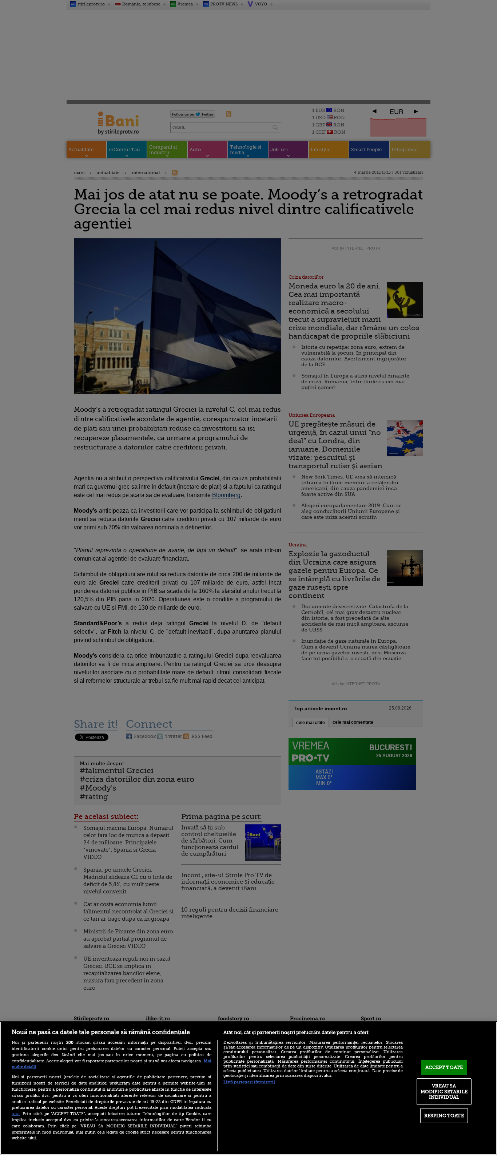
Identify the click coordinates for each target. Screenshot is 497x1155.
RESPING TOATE (444, 1115)
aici (16, 1113)
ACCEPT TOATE (444, 1067)
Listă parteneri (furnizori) (249, 1082)
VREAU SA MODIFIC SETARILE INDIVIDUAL (444, 1091)
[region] (248, 1088)
